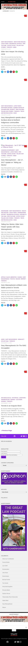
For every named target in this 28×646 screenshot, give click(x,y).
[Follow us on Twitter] (21, 436)
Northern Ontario (6, 107)
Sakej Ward (5, 600)
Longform (22, 397)
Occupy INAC (5, 341)
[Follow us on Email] (17, 436)
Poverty (12, 109)
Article (3, 277)
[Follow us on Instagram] (26, 436)
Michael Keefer (6, 579)
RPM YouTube (20, 109)
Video (14, 47)
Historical (15, 397)
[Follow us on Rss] (19, 436)
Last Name (4, 453)
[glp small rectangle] (14, 484)
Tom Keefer (5, 583)
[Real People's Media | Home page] (11, 1)
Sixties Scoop (11, 45)
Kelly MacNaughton (7, 586)
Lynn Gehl (5, 565)
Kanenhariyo (5, 576)
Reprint (23, 279)
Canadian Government (8, 150)
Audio (3, 339)
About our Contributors (8, 558)
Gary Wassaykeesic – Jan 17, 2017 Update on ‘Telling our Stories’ (12, 162)
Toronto (9, 47)
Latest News (5, 43)
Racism (18, 279)
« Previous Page (6, 430)
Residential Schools (15, 43)
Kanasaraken (5, 569)
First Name (4, 451)
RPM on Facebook (6, 441)
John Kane (5, 572)
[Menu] (26, 2)
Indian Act (21, 339)
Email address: (5, 455)
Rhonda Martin (6, 590)
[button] (14, 27)
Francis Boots (5, 562)
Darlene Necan (6, 593)
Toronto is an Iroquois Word (11, 406)
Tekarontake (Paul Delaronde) (10, 597)
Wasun (4, 607)
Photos (12, 279)
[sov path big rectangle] (14, 6)
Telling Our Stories (7, 111)
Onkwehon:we (5, 399)
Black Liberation (11, 277)
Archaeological (6, 397)
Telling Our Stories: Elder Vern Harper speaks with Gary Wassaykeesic (12, 226)
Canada (19, 277)
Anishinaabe (4, 210)
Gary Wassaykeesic (7, 41)
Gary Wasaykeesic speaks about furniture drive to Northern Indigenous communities (13, 120)
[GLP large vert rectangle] (14, 550)
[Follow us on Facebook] (14, 436)
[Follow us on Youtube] (24, 436)
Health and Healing (19, 41)
